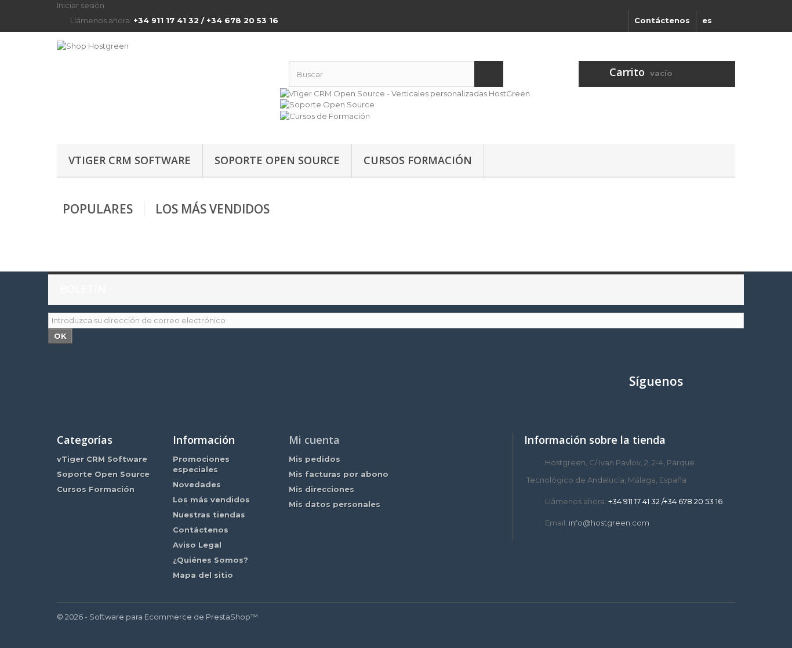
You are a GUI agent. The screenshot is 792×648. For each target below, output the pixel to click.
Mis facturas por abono (338, 474)
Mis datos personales (334, 504)
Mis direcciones (321, 489)
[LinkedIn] (723, 385)
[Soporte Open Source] (327, 103)
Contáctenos (662, 20)
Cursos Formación (418, 160)
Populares (98, 208)
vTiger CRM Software (129, 160)
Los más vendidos (212, 208)
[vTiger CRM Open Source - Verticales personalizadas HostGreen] (405, 92)
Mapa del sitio (203, 575)
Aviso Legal (197, 544)
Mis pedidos (314, 459)
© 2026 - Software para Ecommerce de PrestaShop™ (157, 616)
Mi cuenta (314, 440)
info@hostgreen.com (609, 522)
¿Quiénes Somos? (210, 559)
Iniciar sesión (80, 5)
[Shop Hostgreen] (164, 81)
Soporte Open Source (277, 160)
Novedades (197, 484)
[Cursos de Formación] (325, 115)
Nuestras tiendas (209, 514)
